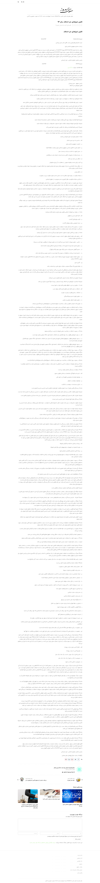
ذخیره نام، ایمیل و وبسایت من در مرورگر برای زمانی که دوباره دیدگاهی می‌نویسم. (64, 836)
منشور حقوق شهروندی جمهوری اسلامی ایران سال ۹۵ (72, 805)
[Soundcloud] (64, 772)
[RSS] (21, 2)
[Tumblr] (71, 772)
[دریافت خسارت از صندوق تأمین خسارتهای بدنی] (22, 779)
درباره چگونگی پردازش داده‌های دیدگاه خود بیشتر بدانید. (42, 842)
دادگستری (70, 67)
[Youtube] (68, 772)
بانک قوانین (79, 861)
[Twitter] (72, 772)
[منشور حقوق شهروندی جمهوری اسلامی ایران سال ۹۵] (72, 796)
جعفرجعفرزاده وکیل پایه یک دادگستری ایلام (64, 768)
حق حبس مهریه (71, 780)
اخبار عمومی (79, 858)
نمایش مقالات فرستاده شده (76, 870)
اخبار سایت (79, 855)
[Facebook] (74, 772)
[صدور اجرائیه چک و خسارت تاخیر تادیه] (50, 793)
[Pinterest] (65, 772)
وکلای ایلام (79, 873)
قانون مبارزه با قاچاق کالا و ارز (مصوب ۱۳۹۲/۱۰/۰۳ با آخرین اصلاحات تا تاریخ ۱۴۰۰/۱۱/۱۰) (29, 806)
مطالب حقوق (79, 867)
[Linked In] (70, 772)
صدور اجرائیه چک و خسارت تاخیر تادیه (51, 799)
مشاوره (80, 864)
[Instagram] (23, 2)
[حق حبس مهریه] (78, 779)
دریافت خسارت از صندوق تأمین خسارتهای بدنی (35, 780)
